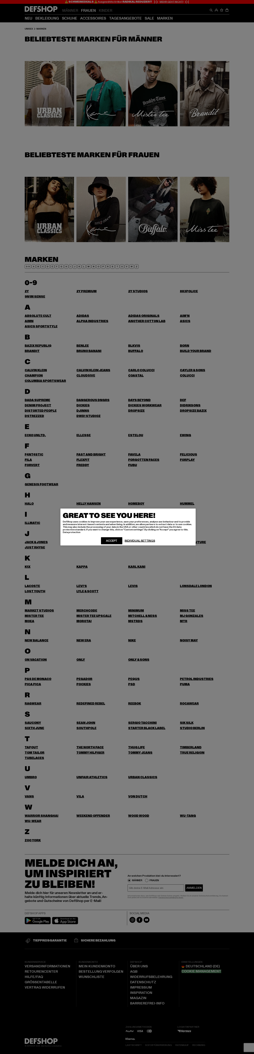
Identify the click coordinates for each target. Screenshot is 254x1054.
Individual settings (140, 541)
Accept (111, 541)
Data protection (71, 532)
